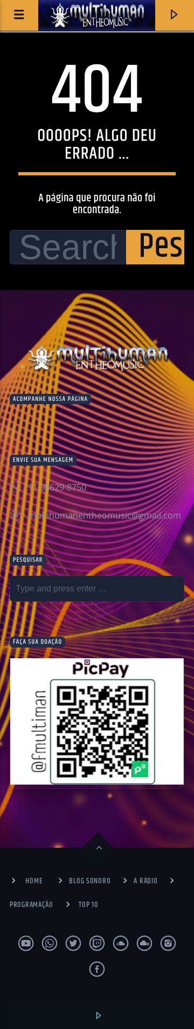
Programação (31, 905)
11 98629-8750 (57, 487)
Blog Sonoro (89, 881)
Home (34, 881)
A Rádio (145, 881)
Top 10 (88, 905)
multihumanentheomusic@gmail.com (104, 515)
